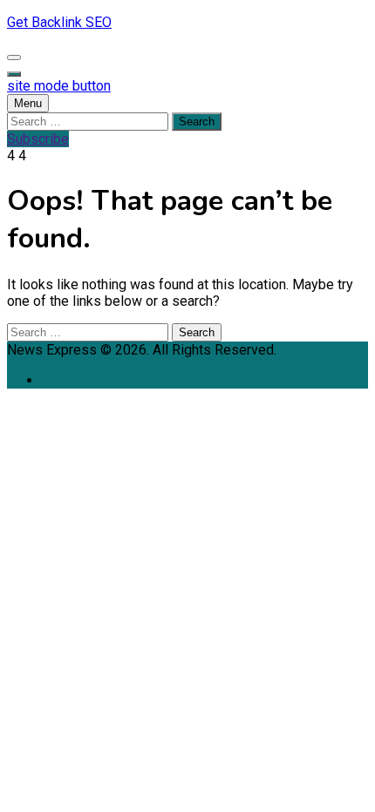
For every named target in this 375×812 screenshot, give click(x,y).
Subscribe (38, 139)
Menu (28, 103)
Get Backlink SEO (59, 22)
